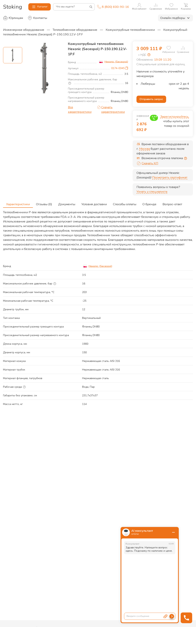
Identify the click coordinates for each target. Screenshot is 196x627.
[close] (173, 532)
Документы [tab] (66, 204)
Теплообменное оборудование (75, 30)
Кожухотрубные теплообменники (130, 30)
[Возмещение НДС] (149, 54)
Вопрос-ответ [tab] (172, 204)
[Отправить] (171, 616)
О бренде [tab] (149, 204)
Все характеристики (79, 109)
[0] (168, 47)
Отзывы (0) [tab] (44, 204)
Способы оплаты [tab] (124, 204)
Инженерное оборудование (23, 30)
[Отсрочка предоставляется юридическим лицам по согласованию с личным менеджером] (185, 158)
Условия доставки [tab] (94, 204)
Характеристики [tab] (18, 204)
